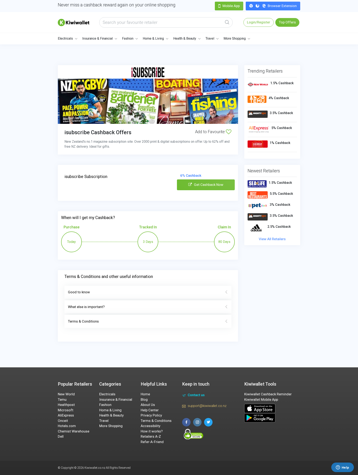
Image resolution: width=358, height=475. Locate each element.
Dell (61, 436)
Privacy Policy (151, 415)
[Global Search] (227, 22)
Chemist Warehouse (73, 431)
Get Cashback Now (208, 185)
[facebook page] (186, 422)
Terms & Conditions (83, 321)
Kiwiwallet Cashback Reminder (268, 394)
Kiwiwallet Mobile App (261, 399)
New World (66, 394)
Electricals (65, 38)
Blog (144, 399)
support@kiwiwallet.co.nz (207, 406)
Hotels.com (67, 426)
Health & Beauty (184, 38)
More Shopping (235, 38)
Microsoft (65, 410)
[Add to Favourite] (228, 131)
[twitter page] (208, 422)
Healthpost (66, 405)
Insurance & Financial (97, 38)
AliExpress (66, 415)
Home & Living (153, 38)
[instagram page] (197, 422)
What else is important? (86, 307)
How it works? (152, 431)
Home (145, 394)
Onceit (63, 421)
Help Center (150, 410)
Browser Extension (282, 6)
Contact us (196, 395)
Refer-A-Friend (152, 442)
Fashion (127, 38)
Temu (62, 399)
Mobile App (231, 6)
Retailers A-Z (151, 436)
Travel (210, 38)
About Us (148, 405)
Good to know (79, 292)
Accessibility (150, 426)
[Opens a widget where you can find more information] (342, 468)
